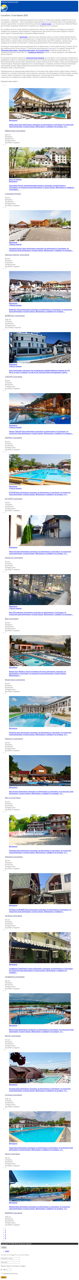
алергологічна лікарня (35, 58)
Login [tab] (7, 1251)
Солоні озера (46, 24)
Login (16, 2)
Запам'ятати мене (10, 1274)
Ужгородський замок (27, 50)
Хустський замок (42, 50)
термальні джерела (36, 52)
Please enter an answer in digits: (13, 1266)
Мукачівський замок (9, 50)
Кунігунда (23, 37)
